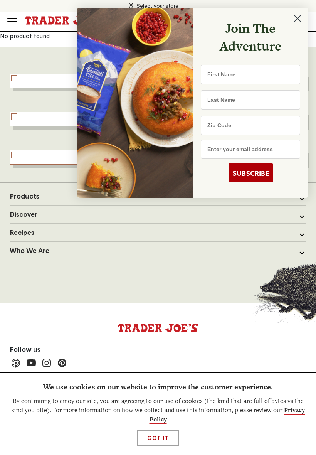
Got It (157, 438)
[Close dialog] (297, 18)
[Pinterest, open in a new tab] (62, 363)
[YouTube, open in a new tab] (31, 363)
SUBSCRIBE (250, 173)
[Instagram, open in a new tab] (46, 363)
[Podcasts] (16, 363)
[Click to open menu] (12, 21)
